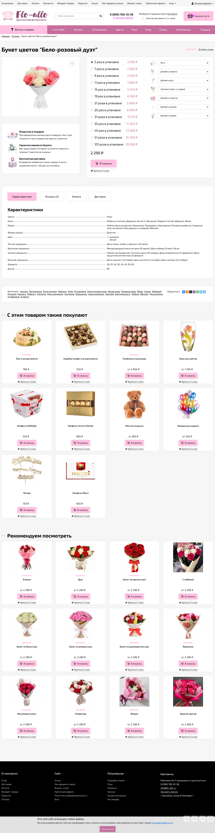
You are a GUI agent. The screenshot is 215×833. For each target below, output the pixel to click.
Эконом (78, 29)
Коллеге (22, 294)
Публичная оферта (64, 791)
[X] (190, 291)
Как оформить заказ (65, 784)
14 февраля (14, 296)
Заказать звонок (169, 791)
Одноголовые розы (97, 291)
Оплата (5, 788)
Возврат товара (10, 791)
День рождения (55, 294)
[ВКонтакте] (183, 291)
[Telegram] (204, 291)
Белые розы (114, 291)
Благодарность (122, 294)
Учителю (41, 294)
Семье (147, 291)
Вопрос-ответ (62, 788)
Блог (57, 799)
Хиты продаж (50, 291)
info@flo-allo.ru (168, 788)
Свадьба (109, 294)
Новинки (62, 291)
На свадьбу (113, 799)
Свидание (69, 294)
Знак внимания (96, 294)
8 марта (25, 296)
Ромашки (112, 788)
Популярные (99, 29)
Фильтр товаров (24, 29)
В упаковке (80, 291)
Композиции (183, 29)
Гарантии (6, 795)
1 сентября (58, 29)
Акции (58, 780)
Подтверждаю (107, 829)
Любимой (156, 291)
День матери (156, 294)
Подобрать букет (116, 780)
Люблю (135, 294)
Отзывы (6, 799)
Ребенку (31, 294)
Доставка (6, 784)
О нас (4, 780)
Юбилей (144, 294)
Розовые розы (128, 291)
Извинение (81, 294)
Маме (140, 291)
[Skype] (201, 291)
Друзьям (12, 294)
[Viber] (194, 291)
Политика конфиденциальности (71, 795)
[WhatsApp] (197, 291)
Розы (135, 29)
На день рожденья (117, 795)
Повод (163, 29)
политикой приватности (162, 823)
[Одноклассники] (187, 291)
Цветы (120, 29)
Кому (148, 29)
